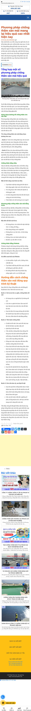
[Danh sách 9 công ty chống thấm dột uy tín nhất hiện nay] (15, 613)
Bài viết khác (8, 473)
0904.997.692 (15, 8)
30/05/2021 (11, 40)
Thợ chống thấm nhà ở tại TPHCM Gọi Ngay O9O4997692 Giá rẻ (15, 545)
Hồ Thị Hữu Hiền (5, 40)
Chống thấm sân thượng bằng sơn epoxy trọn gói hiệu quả (15, 598)
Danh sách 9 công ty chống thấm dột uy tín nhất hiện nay (15, 624)
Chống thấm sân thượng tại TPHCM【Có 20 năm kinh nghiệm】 (15, 519)
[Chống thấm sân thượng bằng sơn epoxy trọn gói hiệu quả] (15, 587)
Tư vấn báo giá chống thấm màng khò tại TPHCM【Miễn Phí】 (15, 572)
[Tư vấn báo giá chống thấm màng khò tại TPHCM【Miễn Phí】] (15, 561)
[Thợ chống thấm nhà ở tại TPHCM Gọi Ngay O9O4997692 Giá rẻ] (15, 535)
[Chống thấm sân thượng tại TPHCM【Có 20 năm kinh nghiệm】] (15, 509)
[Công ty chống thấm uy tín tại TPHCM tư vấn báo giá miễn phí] (15, 483)
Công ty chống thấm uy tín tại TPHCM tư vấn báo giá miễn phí (15, 493)
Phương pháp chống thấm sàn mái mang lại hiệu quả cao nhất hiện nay (15, 32)
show (10, 64)
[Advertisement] (15, 451)
